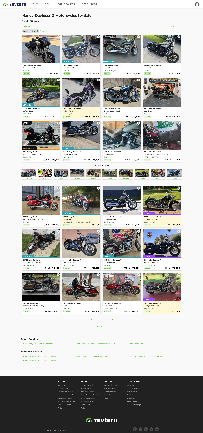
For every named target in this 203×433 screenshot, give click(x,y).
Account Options (110, 392)
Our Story (130, 385)
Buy (35, 4)
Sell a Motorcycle (87, 385)
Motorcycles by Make (66, 395)
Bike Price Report (87, 392)
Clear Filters (44, 31)
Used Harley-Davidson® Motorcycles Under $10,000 (97, 344)
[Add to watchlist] (58, 36)
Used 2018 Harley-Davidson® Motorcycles (40, 356)
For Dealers (66, 4)
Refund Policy (86, 405)
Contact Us (131, 398)
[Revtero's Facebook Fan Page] (135, 429)
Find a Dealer (109, 395)
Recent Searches (64, 405)
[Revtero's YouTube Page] (157, 429)
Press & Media (132, 401)
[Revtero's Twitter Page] (151, 429)
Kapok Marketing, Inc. (59, 430)
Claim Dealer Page (111, 385)
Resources (89, 4)
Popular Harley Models (66, 401)
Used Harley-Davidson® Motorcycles (38, 344)
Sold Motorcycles (87, 401)
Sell (48, 4)
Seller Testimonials (88, 398)
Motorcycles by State (66, 392)
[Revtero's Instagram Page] (146, 429)
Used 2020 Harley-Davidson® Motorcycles (146, 356)
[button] (29, 31)
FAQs (60, 408)
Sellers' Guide (86, 388)
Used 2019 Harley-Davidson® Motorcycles (93, 356)
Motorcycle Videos (65, 398)
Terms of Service (133, 388)
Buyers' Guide (63, 388)
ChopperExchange (134, 405)
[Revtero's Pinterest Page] (140, 429)
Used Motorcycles (136, 344)
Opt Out (130, 395)
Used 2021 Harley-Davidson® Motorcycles (40, 360)
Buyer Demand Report (89, 395)
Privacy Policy (132, 392)
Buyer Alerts (62, 385)
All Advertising (109, 388)
